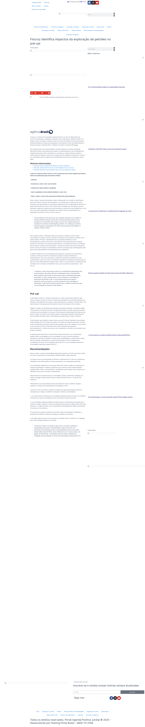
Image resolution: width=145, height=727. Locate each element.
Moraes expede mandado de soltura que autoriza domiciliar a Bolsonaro (110, 273)
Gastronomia (100, 27)
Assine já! (46, 2)
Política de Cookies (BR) (39, 9)
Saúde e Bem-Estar (63, 30)
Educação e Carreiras (73, 27)
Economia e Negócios (57, 27)
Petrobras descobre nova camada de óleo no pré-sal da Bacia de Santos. (55, 170)
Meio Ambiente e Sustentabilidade (93, 30)
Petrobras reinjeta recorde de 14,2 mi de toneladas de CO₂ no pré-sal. (54, 167)
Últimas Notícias (76, 30)
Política (109, 27)
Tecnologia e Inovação (48, 30)
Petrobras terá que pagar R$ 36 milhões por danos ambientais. (52, 166)
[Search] (114, 14)
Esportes (80, 715)
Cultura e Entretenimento (41, 27)
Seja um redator (36, 6)
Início (37, 711)
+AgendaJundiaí (36, 2)
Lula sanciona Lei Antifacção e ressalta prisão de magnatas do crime (109, 211)
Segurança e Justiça (88, 27)
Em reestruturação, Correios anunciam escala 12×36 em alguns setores (110, 397)
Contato (46, 6)
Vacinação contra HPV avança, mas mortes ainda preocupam (107, 149)
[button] (32, 93)
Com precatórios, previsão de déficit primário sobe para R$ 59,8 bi (109, 335)
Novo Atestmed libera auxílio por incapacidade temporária (106, 87)
